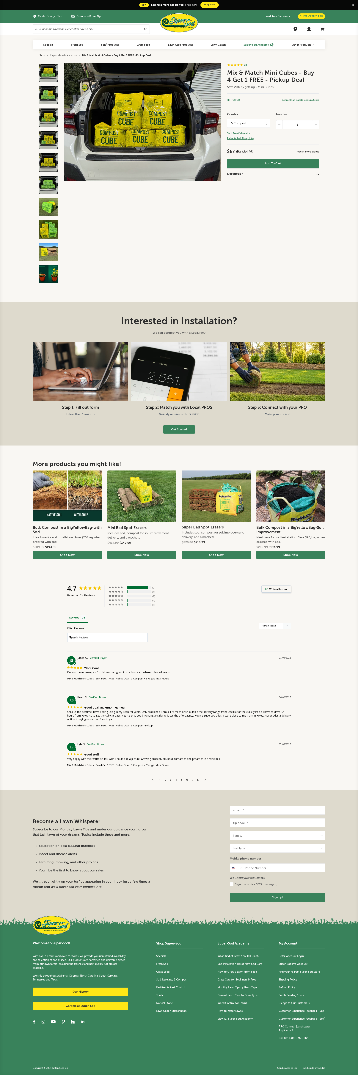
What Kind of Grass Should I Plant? (238, 956)
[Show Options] (322, 835)
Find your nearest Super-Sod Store (299, 971)
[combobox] (276, 835)
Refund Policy (287, 987)
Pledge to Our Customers (294, 1003)
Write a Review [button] (278, 589)
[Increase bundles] (316, 124)
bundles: (282, 114)
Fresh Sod (162, 964)
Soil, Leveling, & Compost (171, 979)
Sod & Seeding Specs (291, 995)
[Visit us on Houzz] (73, 1022)
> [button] (205, 779)
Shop (42, 55)
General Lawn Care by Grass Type (237, 995)
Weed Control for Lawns (232, 1003)
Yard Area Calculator (278, 16)
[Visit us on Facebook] (34, 1022)
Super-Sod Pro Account (293, 964)
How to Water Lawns (230, 1011)
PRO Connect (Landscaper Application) (294, 1028)
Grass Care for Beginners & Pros (237, 979)
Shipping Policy (288, 979)
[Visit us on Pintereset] (63, 1022)
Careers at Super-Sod (80, 1006)
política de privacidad (314, 1068)
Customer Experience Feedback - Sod (301, 1011)
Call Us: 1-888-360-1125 (294, 1038)
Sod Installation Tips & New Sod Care (240, 964)
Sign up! (277, 897)
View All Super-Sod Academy (235, 1018)
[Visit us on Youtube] (53, 1022)
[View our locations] (295, 29)
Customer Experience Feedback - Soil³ (302, 1018)
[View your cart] (322, 29)
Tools (159, 995)
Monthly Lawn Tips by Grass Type (237, 987)
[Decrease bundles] (279, 124)
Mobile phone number (245, 858)
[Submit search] (145, 29)
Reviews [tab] (74, 617)
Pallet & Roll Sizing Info (240, 138)
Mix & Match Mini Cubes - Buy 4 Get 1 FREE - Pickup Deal (116, 55)
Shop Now (67, 555)
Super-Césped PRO (311, 16)
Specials (161, 956)
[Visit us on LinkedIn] (82, 1022)
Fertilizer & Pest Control (170, 987)
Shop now (209, 5)
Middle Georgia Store (307, 100)
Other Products (301, 44)
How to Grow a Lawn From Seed (237, 971)
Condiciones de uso (287, 1068)
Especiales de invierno (63, 55)
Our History (81, 991)
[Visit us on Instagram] (43, 1022)
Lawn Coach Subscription (171, 1011)
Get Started (179, 429)
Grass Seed (162, 971)
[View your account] (309, 29)
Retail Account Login (291, 956)
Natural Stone (164, 1003)
